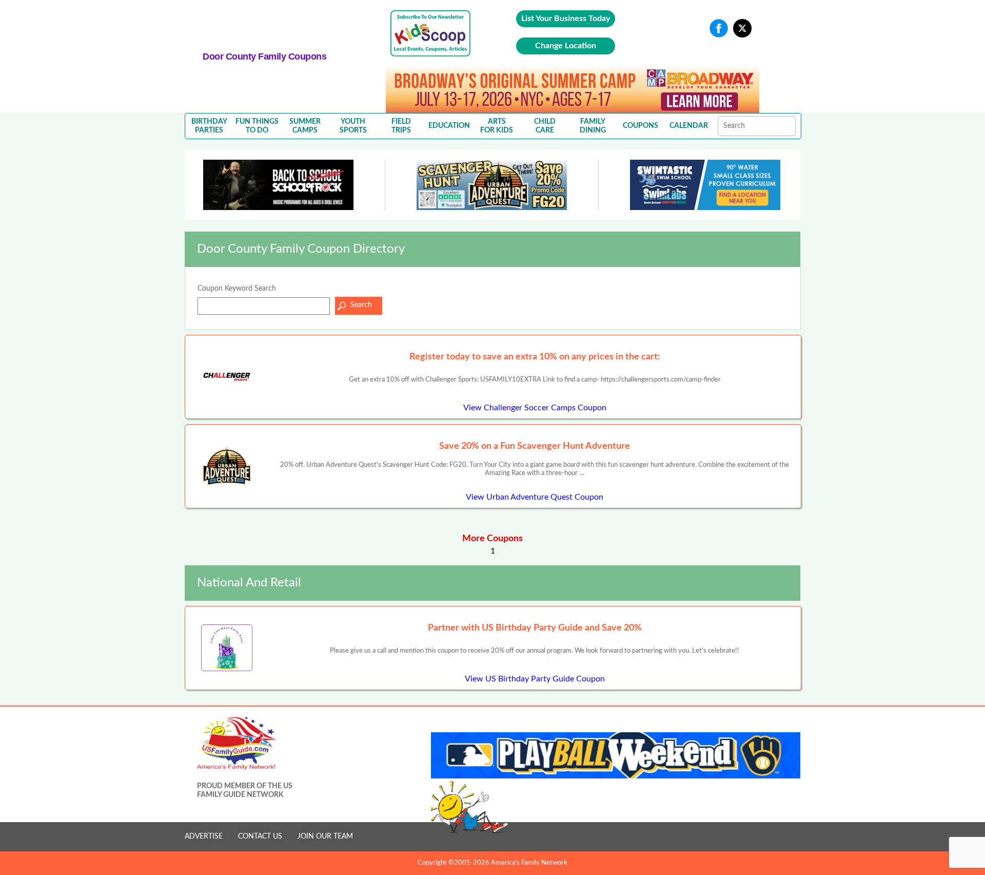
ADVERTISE (204, 836)
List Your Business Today (565, 18)
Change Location (565, 46)
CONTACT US (260, 836)
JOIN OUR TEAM (325, 836)
